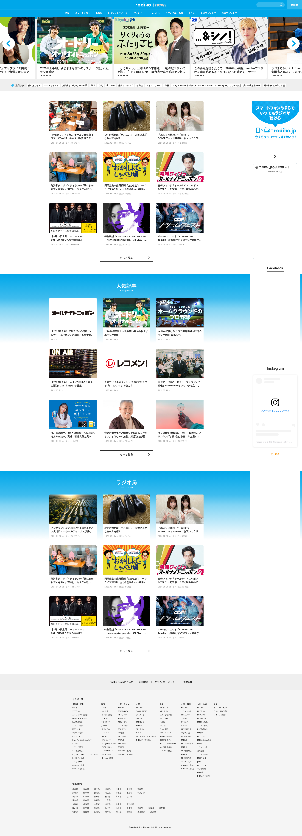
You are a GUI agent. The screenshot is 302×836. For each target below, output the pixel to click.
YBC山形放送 (77, 750)
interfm (104, 718)
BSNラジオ (122, 707)
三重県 (108, 800)
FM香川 (184, 747)
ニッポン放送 (106, 715)
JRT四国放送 (186, 736)
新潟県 (75, 796)
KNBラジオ (122, 715)
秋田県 (118, 789)
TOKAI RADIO (141, 711)
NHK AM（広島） (188, 765)
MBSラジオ (164, 711)
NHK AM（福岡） (204, 776)
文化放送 (104, 711)
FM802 (162, 722)
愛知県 (75, 800)
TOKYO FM (106, 722)
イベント (155, 13)
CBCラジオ (140, 707)
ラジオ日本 (105, 729)
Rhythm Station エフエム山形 (85, 754)
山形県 (129, 789)
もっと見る (126, 258)
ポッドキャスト (82, 13)
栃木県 (86, 792)
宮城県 (108, 789)
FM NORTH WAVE (79, 718)
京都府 (97, 804)
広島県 (86, 808)
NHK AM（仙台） (79, 768)
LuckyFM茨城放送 (108, 743)
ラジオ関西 (164, 729)
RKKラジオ (201, 736)
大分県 (118, 811)
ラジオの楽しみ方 (174, 13)
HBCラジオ (76, 707)
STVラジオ (76, 711)
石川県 (108, 796)
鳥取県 (97, 808)
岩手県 (97, 789)
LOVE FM (201, 715)
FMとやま (122, 718)
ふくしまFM (77, 761)
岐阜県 (86, 800)
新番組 (99, 13)
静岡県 (97, 800)
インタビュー (139, 13)
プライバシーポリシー (166, 681)
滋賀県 (108, 804)
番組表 (294, 4)
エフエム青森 (77, 725)
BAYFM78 (105, 733)
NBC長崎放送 (202, 729)
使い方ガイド (34, 85)
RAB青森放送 (77, 722)
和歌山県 (130, 804)
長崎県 (97, 811)
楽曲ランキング (125, 85)
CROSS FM (201, 718)
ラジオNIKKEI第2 (220, 711)
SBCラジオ (122, 743)
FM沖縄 (200, 772)
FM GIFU (139, 725)
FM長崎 (200, 733)
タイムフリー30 (153, 85)
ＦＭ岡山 (184, 718)
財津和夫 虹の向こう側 (274, 85)
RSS (276, 454)
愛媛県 (151, 808)
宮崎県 (129, 811)
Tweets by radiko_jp (275, 172)
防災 (67, 13)
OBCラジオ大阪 (166, 715)
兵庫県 (86, 804)
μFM (199, 761)
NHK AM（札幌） (79, 765)
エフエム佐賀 (202, 725)
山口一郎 (110, 85)
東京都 (129, 792)
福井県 (129, 796)
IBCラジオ (76, 729)
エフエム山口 (186, 733)
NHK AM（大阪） (166, 750)
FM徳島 (184, 740)
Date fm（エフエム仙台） (82, 740)
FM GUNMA (106, 754)
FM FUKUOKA (202, 722)
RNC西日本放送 (187, 743)
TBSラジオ (105, 707)
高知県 (162, 808)
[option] (73, 48)
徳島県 (140, 808)
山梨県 (86, 796)
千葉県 (118, 792)
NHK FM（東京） (220, 715)
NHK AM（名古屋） (126, 754)
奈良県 (118, 804)
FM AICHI (140, 722)
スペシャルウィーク (117, 13)
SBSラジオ (140, 729)
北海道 (75, 789)
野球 (93, 85)
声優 (167, 85)
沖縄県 (153, 811)
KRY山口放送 (186, 729)
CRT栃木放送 (106, 747)
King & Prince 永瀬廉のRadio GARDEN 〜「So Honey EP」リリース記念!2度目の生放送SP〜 (216, 85)
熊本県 (108, 811)
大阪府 (75, 804)
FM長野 (121, 747)
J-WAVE (104, 725)
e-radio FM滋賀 (166, 736)
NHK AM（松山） (188, 768)
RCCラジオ (185, 722)
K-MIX (138, 733)
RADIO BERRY (107, 750)
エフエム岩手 (77, 733)
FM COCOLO (165, 718)
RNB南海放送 (186, 750)
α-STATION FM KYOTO (169, 743)
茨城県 (75, 792)
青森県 (86, 789)
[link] (272, 167)
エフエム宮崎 (202, 754)
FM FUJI (121, 740)
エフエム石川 (123, 725)
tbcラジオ (76, 736)
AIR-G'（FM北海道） (80, 715)
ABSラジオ (76, 743)
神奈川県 (141, 792)
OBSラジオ (201, 743)
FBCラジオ (122, 729)
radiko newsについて (121, 681)
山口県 (118, 808)
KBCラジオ (201, 711)
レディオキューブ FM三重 (146, 736)
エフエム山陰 (186, 711)
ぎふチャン (140, 715)
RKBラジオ (201, 707)
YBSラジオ (122, 736)
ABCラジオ (164, 707)
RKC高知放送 (186, 758)
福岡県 (75, 811)
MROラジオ (122, 722)
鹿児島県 (141, 811)
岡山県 (75, 808)
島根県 (108, 808)
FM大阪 (163, 725)
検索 (281, 4)
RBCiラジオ (201, 765)
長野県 (97, 796)
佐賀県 (86, 811)
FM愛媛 (184, 754)
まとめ (191, 13)
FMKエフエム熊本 (204, 740)
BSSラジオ (185, 707)
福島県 (140, 789)
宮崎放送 (200, 750)
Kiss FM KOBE (165, 733)
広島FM (184, 725)
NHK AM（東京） (108, 758)
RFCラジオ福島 (78, 758)
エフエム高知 (186, 761)
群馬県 (97, 792)
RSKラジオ (185, 715)
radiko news (151, 4)
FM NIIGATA (123, 711)
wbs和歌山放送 (166, 747)
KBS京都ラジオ (166, 740)
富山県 (118, 796)
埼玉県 (108, 792)
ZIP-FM (139, 718)
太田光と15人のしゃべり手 (74, 85)
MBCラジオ (201, 758)
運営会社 (187, 681)
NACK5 (104, 736)
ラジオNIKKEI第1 (220, 707)
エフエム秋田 (77, 747)
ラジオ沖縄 (201, 768)
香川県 (129, 808)
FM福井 (121, 733)
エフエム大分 (202, 747)
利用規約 (143, 681)
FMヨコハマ (106, 740)
